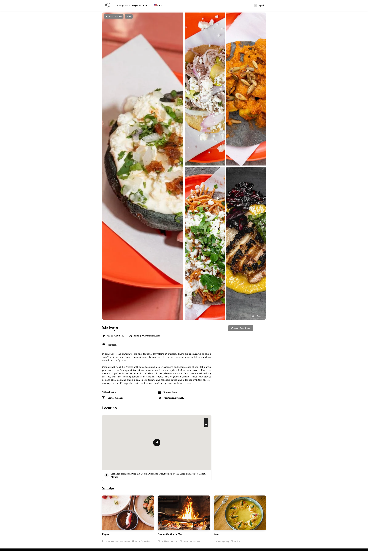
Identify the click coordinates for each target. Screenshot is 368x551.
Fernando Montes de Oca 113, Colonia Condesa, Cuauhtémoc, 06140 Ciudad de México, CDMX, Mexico (158, 273)
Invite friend (199, 377)
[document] (184, 483)
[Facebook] (176, 407)
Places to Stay (200, 367)
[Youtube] (191, 407)
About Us (147, 5)
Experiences (199, 372)
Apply (158, 367)
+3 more (258, 114)
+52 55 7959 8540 (115, 133)
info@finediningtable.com (251, 407)
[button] (330, 416)
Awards (159, 372)
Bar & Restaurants (202, 362)
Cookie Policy (238, 367)
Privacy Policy (238, 362)
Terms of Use (238, 372)
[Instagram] (184, 407)
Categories (122, 5)
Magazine (136, 5)
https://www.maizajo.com (147, 133)
